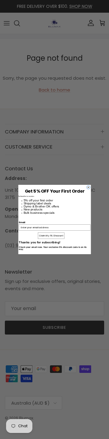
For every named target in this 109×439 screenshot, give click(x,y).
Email (22, 222)
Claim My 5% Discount (51, 235)
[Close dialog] (88, 187)
